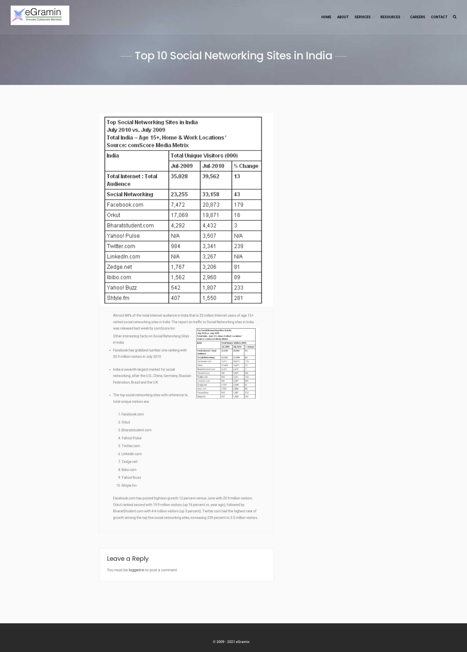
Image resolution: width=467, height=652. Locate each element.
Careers (417, 17)
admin (143, 535)
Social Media (167, 535)
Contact (439, 17)
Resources (390, 17)
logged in (136, 570)
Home (326, 17)
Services (363, 17)
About (343, 17)
